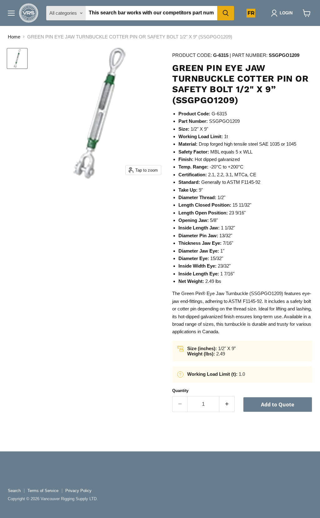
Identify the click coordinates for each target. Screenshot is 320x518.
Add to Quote (277, 404)
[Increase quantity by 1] (227, 404)
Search (14, 490)
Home (14, 36)
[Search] (225, 13)
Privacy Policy (78, 490)
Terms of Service (43, 490)
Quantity (180, 390)
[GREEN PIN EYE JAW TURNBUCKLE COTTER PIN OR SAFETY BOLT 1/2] (17, 58)
